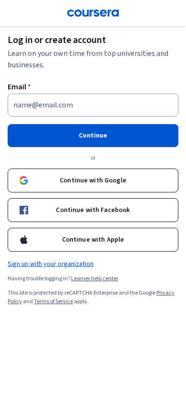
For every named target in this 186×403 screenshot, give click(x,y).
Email (19, 87)
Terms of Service (53, 301)
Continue (93, 135)
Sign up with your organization (50, 264)
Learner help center (94, 279)
